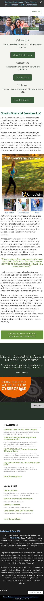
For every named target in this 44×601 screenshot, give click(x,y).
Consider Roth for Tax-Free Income (20, 430)
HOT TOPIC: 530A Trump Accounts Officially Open (20, 450)
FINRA (12, 538)
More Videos (22, 373)
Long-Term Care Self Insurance (18, 511)
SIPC (17, 538)
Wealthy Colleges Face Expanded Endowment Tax (20, 438)
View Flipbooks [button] (21, 100)
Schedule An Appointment (32, 28)
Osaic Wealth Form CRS (10, 531)
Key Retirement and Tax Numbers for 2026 (22, 464)
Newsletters (11, 424)
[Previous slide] (2, 28)
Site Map (4, 590)
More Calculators (12, 519)
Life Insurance (10, 491)
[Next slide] (41, 28)
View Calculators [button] (21, 55)
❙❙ (24, 31)
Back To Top (34, 592)
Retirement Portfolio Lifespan (18, 499)
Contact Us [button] (21, 78)
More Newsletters (13, 476)
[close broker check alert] (41, 2)
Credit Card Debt (12, 505)
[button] (36, 12)
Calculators (10, 485)
